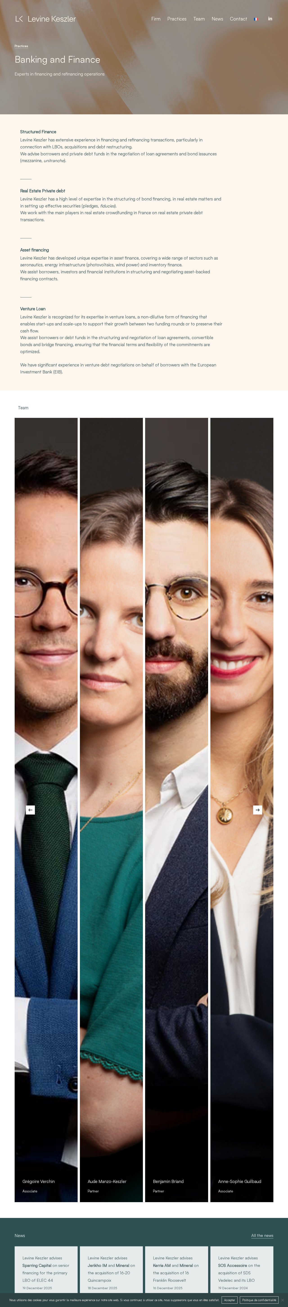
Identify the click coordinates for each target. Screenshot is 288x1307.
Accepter (229, 1300)
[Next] (257, 810)
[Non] (282, 1300)
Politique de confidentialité (259, 1300)
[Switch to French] (256, 18)
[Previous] (30, 810)
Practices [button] (21, 46)
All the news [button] (262, 1235)
